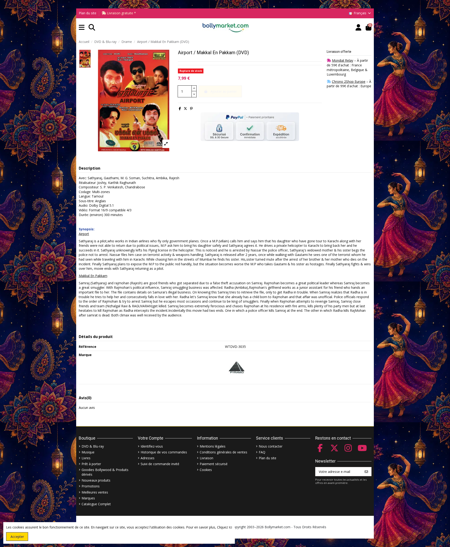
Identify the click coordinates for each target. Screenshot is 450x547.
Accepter (17, 536)
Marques (88, 498)
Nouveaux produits (96, 480)
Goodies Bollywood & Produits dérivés (105, 472)
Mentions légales (212, 446)
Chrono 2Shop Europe (348, 81)
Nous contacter (270, 446)
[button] (82, 27)
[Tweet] (185, 108)
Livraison (206, 458)
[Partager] (180, 108)
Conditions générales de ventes (223, 452)
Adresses (147, 458)
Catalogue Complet (96, 504)
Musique (88, 452)
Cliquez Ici (224, 527)
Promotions (91, 486)
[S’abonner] (366, 471)
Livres (86, 458)
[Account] (358, 27)
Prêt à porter (91, 464)
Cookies (206, 469)
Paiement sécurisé (214, 464)
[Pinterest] (191, 108)
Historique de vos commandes (164, 452)
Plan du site (87, 13)
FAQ (262, 452)
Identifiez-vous (152, 446)
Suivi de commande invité (160, 464)
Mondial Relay (342, 60)
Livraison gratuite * (121, 13)
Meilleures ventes (95, 492)
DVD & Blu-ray (93, 446)
